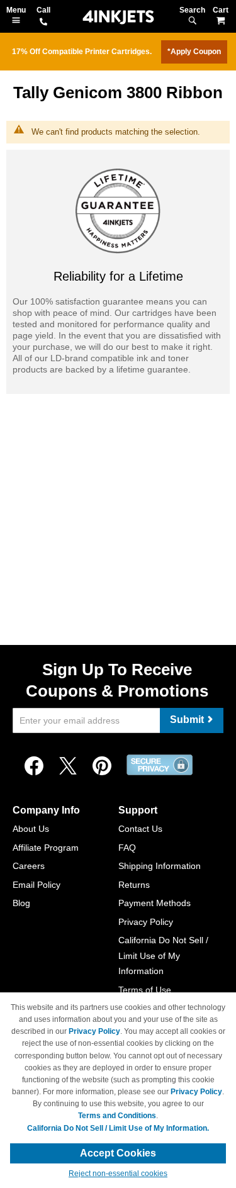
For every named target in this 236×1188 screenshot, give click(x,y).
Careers (29, 866)
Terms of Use (144, 990)
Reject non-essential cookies (118, 1173)
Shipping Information (159, 866)
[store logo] (118, 17)
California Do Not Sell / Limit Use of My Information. (118, 1128)
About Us (31, 829)
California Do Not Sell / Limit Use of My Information (163, 955)
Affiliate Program (46, 848)
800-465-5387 (43, 23)
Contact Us (140, 829)
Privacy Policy (145, 922)
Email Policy (36, 885)
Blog (21, 903)
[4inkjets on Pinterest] (102, 766)
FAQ (127, 848)
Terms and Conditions (117, 1115)
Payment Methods (154, 903)
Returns (134, 885)
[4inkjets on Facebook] (34, 766)
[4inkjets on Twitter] (68, 766)
